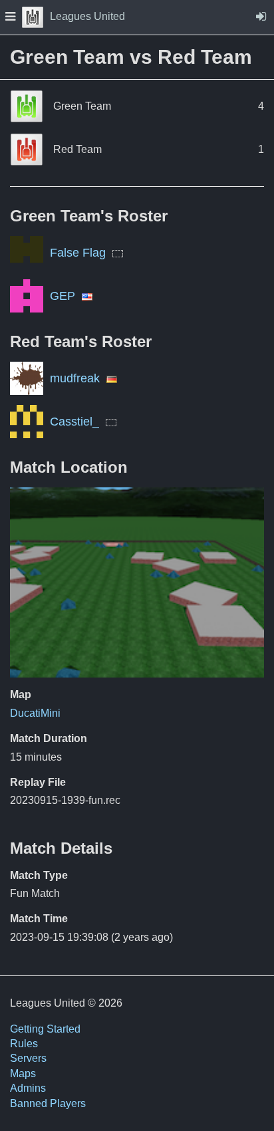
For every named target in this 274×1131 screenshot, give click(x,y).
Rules (24, 1043)
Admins (28, 1088)
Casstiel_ (74, 421)
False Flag (78, 252)
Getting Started (45, 1029)
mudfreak (75, 378)
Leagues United (87, 16)
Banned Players (48, 1103)
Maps (23, 1073)
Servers (28, 1058)
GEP (62, 296)
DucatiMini (35, 713)
